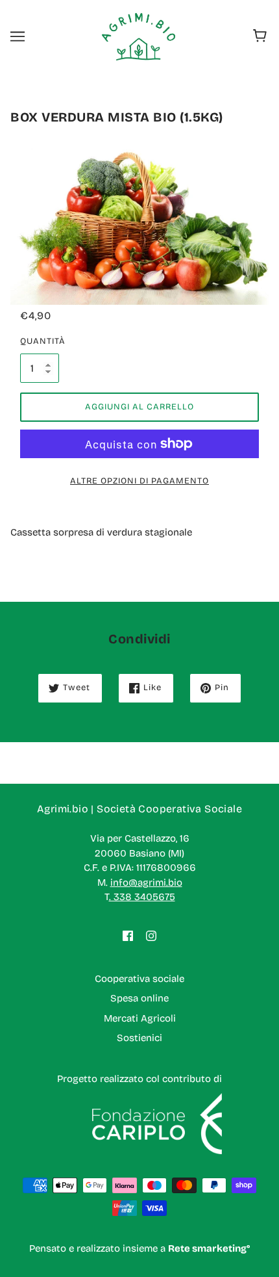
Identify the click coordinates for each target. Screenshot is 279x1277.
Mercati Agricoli (140, 1018)
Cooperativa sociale (139, 979)
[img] (128, 935)
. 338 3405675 (142, 897)
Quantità (39, 341)
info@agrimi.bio (146, 882)
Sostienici (139, 1038)
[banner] (138, 36)
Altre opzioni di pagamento (139, 481)
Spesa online (139, 998)
